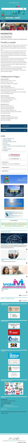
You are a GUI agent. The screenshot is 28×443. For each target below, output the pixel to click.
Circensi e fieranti (6, 144)
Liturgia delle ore (14, 171)
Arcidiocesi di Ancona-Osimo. (13, 440)
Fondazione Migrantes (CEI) (8, 138)
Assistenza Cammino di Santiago (10, 274)
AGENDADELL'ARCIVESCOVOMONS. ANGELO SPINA (22, 179)
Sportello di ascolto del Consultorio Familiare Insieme (13, 289)
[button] (14, 126)
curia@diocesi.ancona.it (9, 405)
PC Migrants (5, 150)
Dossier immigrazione (7, 148)
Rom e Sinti (5, 143)
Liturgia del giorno (14, 167)
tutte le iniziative (24, 295)
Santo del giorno (14, 163)
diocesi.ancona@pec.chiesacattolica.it (10, 406)
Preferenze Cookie (22, 442)
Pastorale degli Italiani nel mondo (9, 141)
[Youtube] (19, 6)
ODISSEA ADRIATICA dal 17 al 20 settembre (12, 243)
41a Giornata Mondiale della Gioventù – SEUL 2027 (13, 260)
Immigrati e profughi (7, 140)
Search (23, 8)
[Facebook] (17, 6)
